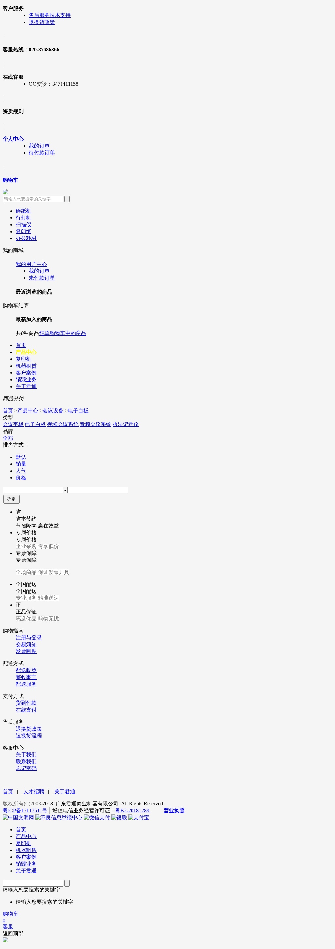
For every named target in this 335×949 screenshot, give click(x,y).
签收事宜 (26, 677)
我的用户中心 (31, 264)
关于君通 (26, 386)
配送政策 (26, 670)
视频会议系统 (63, 424)
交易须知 (26, 644)
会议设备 (53, 410)
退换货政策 (42, 22)
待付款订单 (42, 152)
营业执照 (174, 810)
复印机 (23, 359)
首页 (21, 345)
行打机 (23, 217)
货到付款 (26, 703)
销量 (21, 464)
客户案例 (26, 372)
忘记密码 (26, 768)
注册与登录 (29, 637)
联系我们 (26, 761)
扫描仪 (23, 224)
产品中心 (26, 352)
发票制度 (26, 651)
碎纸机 (23, 211)
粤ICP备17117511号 (25, 810)
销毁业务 (26, 379)
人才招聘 (33, 791)
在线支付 (26, 710)
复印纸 (23, 231)
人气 (21, 471)
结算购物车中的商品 (62, 333)
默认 (21, 457)
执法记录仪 (126, 424)
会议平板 (13, 424)
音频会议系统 (95, 424)
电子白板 (78, 410)
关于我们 (26, 754)
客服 (8, 926)
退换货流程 (29, 735)
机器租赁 (26, 366)
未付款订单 (42, 278)
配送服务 (26, 684)
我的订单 (39, 145)
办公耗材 (26, 238)
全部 (8, 438)
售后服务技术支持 (50, 15)
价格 (21, 477)
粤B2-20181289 (132, 810)
